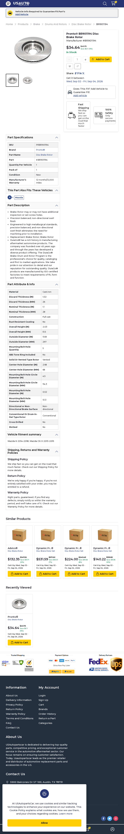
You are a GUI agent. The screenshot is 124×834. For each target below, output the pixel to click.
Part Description (19, 205)
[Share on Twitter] (83, 73)
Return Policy (14, 709)
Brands (43, 709)
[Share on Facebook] (76, 73)
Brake (36, 24)
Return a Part (47, 718)
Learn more (65, 813)
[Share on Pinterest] (78, 73)
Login (42, 695)
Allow (44, 822)
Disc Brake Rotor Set (45, 551)
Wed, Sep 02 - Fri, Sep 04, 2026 (84, 81)
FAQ (8, 723)
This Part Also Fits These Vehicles (30, 190)
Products (23, 24)
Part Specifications (20, 137)
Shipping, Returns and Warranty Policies (28, 451)
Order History (47, 713)
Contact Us (13, 727)
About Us (12, 695)
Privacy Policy (14, 704)
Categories (45, 723)
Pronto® (40, 150)
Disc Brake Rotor (81, 24)
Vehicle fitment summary (24, 434)
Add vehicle (80, 95)
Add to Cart (102, 59)
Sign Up (43, 700)
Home (9, 24)
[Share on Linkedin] (81, 73)
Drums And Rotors (56, 24)
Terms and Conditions (19, 718)
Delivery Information (18, 700)
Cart (41, 704)
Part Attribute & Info (21, 284)
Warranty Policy (15, 713)
